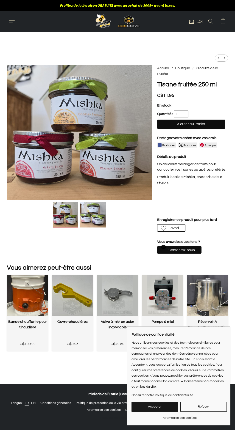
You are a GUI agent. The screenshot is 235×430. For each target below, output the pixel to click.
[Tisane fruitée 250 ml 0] (65, 214)
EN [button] (200, 21)
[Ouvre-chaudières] (72, 295)
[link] (179, 416)
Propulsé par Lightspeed (117, 417)
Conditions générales (55, 403)
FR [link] (27, 403)
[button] (117, 21)
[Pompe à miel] (162, 295)
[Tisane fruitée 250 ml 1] (93, 214)
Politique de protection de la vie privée (103, 403)
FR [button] (191, 21)
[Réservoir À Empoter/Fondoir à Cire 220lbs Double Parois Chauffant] (207, 295)
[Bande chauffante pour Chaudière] (27, 295)
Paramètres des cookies (103, 409)
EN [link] (33, 403)
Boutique (182, 68)
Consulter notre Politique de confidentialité (162, 395)
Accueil (163, 68)
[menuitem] (218, 58)
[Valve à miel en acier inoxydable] (117, 295)
